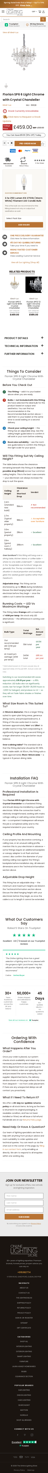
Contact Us (24, 1293)
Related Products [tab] (22, 272)
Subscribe (24, 1217)
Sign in (18, 1318)
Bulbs (24, 1371)
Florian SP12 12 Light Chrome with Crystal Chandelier (34, 304)
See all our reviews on (23, 1020)
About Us (24, 1288)
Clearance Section (24, 1376)
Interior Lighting (24, 1346)
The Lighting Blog (24, 1298)
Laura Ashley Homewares (24, 1366)
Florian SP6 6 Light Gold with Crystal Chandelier (14, 304)
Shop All (24, 1341)
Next (42, 291)
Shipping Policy (24, 1303)
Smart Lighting (24, 1356)
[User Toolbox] (43, 11)
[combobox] (21, 19)
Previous (5, 291)
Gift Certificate (24, 1328)
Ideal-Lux (7, 105)
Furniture (24, 1361)
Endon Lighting (24, 1395)
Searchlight (24, 1405)
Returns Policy (24, 1308)
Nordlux (24, 1415)
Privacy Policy (36, 1223)
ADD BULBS (24, 224)
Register (29, 1318)
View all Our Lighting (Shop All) (25, 262)
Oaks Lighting (24, 1400)
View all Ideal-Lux (10, 32)
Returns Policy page (32, 1119)
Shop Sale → (26, 5)
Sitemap (24, 1323)
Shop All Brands (24, 1420)
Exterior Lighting (24, 1351)
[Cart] (39, 11)
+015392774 (24, 1272)
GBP (33, 11)
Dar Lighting (24, 1390)
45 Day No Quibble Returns (25, 242)
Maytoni (24, 1410)
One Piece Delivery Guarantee (27, 235)
